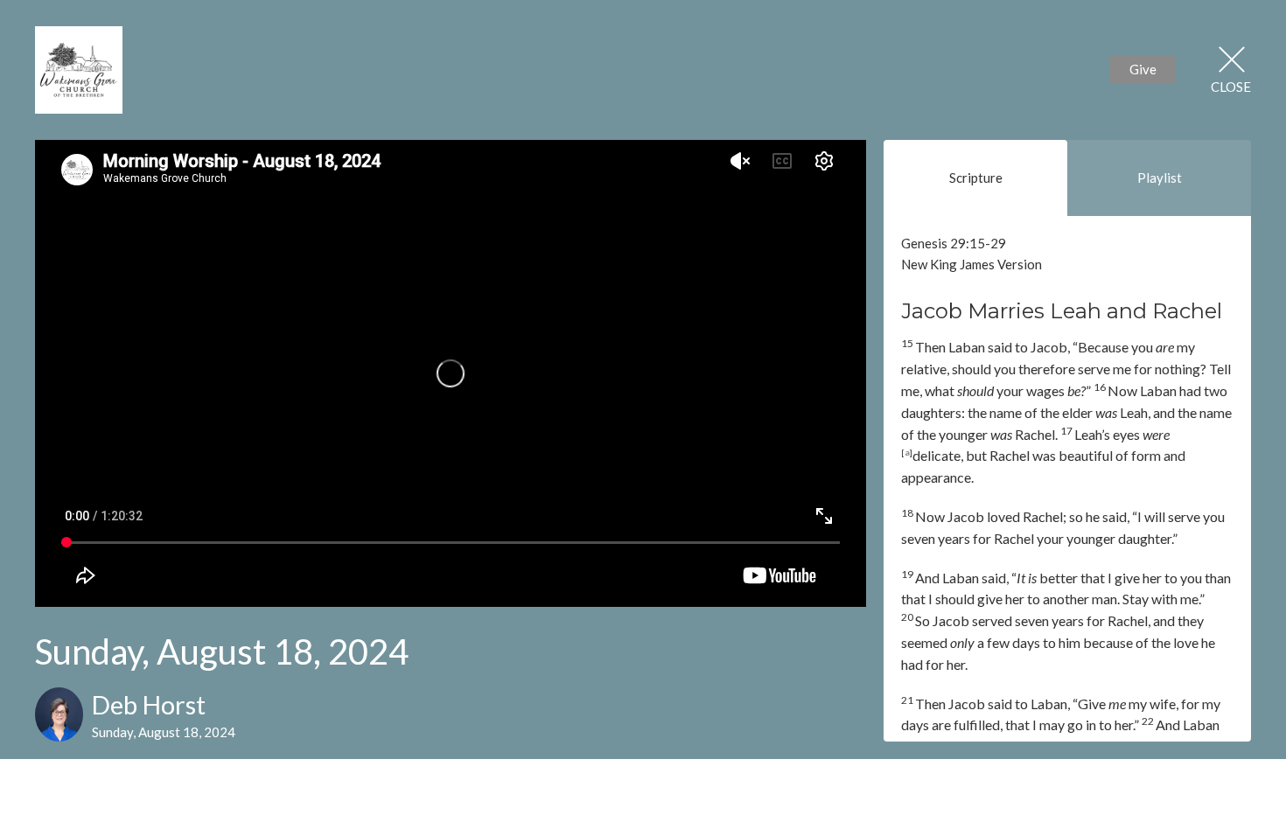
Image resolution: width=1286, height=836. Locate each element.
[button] (1067, 243)
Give (1143, 69)
